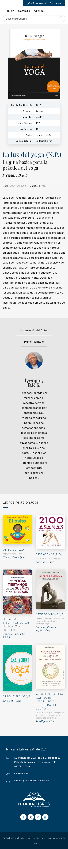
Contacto (55, 3)
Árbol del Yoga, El (17, 696)
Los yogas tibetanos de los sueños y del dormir (16, 624)
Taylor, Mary (43, 630)
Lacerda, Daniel (45, 562)
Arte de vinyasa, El (50, 614)
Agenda (39, 10)
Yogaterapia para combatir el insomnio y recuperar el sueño (49, 701)
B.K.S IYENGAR (12, 700)
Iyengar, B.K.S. (16, 175)
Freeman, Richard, (46, 627)
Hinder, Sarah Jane (14, 557)
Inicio (10, 10)
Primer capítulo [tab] (34, 341)
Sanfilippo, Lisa (45, 721)
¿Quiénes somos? (37, 3)
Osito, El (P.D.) (13, 549)
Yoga (44, 185)
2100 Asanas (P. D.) (49, 554)
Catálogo (24, 10)
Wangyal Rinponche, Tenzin (14, 635)
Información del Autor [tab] (34, 330)
